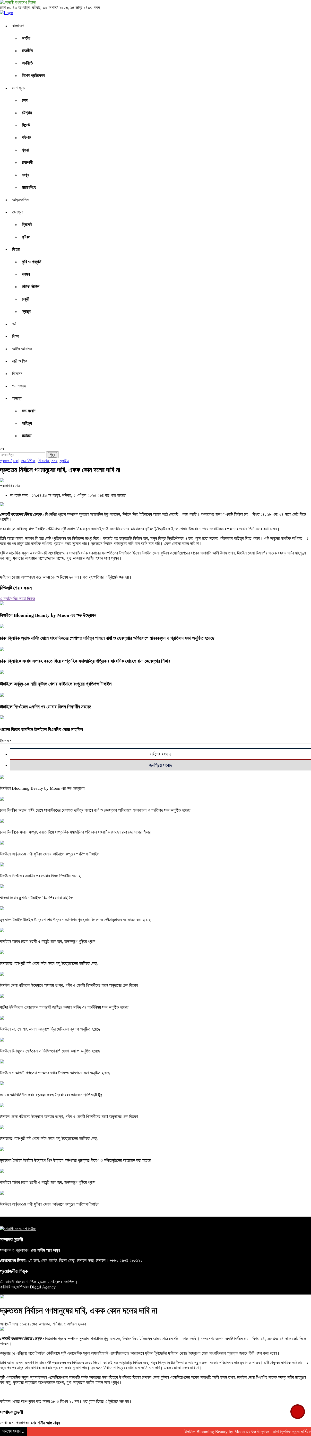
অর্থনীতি (27, 63)
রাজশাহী (27, 162)
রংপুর (25, 174)
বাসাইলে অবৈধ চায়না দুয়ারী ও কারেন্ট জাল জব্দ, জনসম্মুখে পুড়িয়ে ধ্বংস (48, 941)
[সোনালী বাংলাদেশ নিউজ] (18, 2)
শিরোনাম (43, 460)
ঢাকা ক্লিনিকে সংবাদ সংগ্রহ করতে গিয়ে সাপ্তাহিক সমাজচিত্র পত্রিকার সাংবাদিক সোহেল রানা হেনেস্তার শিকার (85, 661)
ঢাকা (24, 100)
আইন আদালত (22, 348)
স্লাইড (64, 460)
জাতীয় (26, 38)
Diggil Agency (43, 1287)
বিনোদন (17, 373)
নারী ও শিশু (19, 361)
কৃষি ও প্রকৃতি (31, 261)
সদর (54, 460)
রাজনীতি (27, 50)
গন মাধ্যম (19, 386)
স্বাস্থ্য (26, 311)
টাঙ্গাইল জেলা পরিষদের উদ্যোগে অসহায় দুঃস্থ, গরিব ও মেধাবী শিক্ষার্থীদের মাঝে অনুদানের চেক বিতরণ (69, 985)
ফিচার (16, 249)
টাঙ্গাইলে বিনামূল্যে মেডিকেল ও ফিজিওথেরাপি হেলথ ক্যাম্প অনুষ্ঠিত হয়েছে (50, 1051)
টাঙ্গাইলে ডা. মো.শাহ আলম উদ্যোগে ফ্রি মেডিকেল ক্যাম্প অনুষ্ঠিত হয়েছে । (52, 1029)
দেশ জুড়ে (18, 87)
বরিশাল (26, 137)
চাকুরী (25, 299)
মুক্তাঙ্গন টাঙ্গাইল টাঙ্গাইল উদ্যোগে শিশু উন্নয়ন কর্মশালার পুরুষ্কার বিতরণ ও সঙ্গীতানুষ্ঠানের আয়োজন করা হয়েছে (75, 919)
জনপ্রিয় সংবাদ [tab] (160, 765)
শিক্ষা (15, 336)
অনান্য (17, 398)
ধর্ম (14, 323)
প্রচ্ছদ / (6, 460)
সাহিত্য (27, 423)
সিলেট (26, 125)
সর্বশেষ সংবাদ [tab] (160, 754)
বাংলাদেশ (18, 25)
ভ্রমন (26, 274)
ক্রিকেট (27, 224)
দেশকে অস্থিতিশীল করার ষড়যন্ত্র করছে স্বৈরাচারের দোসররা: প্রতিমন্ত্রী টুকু (51, 1094)
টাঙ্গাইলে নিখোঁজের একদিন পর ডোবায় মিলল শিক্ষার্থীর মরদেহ (45, 706)
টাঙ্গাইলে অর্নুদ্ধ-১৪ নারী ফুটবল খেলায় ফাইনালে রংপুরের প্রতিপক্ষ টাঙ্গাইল (56, 683)
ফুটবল (26, 237)
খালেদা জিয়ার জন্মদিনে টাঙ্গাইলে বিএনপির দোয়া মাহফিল (41, 729)
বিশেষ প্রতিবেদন (33, 75)
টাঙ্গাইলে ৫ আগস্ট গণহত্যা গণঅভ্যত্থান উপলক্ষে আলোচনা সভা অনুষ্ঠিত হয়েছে (55, 1072)
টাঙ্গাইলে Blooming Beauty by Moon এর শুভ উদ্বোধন (48, 615)
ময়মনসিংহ (29, 187)
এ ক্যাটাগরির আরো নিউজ (17, 598)
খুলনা (25, 150)
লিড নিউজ (28, 460)
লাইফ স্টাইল (30, 286)
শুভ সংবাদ (28, 410)
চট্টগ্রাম (27, 112)
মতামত (26, 435)
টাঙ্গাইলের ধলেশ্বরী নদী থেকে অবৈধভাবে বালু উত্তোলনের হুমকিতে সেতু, (49, 963)
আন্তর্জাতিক (20, 199)
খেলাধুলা (17, 212)
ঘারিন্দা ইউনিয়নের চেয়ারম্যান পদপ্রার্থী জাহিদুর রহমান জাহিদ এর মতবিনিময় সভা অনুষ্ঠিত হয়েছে (64, 1007)
